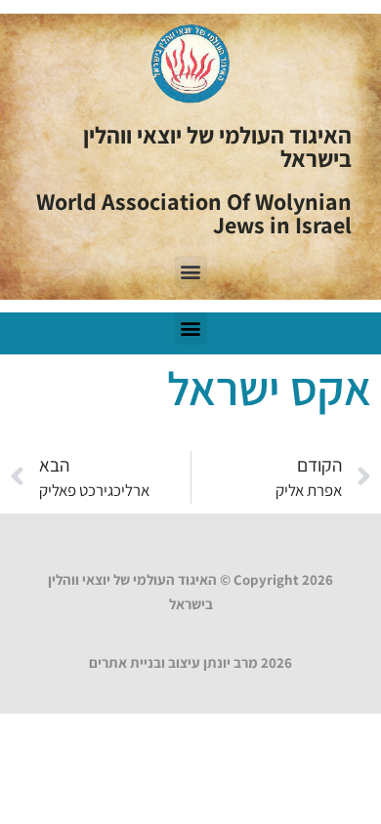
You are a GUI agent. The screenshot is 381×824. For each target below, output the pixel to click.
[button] (191, 272)
